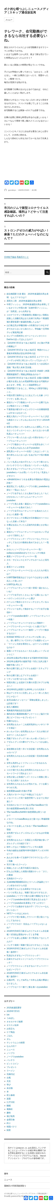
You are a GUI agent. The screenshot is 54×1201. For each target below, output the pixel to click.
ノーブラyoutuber (15, 1056)
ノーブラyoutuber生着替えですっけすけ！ (26, 903)
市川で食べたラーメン (17, 864)
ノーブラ (11, 1053)
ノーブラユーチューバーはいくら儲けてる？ (27, 626)
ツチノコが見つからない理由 (20, 679)
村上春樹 (11, 1095)
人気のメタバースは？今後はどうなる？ (25, 794)
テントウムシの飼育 (16, 1042)
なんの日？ (12, 1046)
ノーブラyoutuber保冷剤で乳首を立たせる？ (27, 899)
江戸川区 (11, 1102)
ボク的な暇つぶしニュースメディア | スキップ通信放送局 (26, 10)
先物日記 (11, 1074)
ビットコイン (13, 1063)
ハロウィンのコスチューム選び (21, 598)
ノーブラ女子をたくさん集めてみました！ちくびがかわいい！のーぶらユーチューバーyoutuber (28, 497)
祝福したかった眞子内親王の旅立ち (23, 868)
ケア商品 (11, 1032)
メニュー (9, 20)
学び (9, 1084)
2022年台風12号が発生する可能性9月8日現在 (27, 658)
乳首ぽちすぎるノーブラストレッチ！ (24, 955)
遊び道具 (11, 1116)
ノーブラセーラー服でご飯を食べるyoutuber (27, 987)
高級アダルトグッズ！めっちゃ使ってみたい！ (28, 738)
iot (8, 1014)
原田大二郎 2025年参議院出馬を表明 (25, 301)
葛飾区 (10, 1109)
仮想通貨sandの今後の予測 (19, 791)
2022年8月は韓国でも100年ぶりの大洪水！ (26, 689)
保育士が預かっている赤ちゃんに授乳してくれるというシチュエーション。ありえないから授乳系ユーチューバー (28, 430)
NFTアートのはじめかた (18, 913)
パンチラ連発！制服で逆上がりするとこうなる (28, 945)
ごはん (10, 1035)
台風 (9, 1077)
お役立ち (11, 1028)
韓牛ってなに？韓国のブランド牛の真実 (25, 847)
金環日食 (11, 1119)
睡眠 (9, 1105)
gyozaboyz (12, 190)
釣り (9, 1123)
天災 (9, 1081)
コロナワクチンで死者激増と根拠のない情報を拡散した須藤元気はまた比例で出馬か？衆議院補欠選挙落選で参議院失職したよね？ (28, 318)
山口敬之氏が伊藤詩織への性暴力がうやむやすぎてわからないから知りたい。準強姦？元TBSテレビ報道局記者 (28, 329)
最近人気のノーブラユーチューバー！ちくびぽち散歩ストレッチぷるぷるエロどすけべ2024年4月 (28, 420)
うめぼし (11, 1018)
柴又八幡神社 (13, 707)
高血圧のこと (23, 257)
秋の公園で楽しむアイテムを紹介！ (23, 675)
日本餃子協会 (10, 257)
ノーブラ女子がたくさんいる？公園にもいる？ (28, 595)
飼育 (9, 1130)
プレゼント (12, 1067)
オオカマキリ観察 (15, 1021)
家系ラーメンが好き (16, 567)
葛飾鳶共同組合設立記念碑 (19, 710)
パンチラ (11, 1060)
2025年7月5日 (13, 1011)
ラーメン (11, 1070)
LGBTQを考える (14, 584)
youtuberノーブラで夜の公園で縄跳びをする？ (28, 896)
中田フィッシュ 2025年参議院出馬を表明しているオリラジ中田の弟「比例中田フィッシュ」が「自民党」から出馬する (28, 308)
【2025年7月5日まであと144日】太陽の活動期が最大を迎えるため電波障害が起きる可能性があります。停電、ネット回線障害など (28, 381)
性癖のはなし (13, 721)
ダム (9, 1039)
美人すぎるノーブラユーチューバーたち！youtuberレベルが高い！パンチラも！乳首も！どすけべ (28, 472)
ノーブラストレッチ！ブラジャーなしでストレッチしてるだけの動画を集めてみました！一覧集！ (28, 542)
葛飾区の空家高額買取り (15, 1185)
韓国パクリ (12, 1126)
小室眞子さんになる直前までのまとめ (24, 889)
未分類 (34, 190)
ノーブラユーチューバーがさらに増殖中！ (26, 623)
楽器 (9, 1098)
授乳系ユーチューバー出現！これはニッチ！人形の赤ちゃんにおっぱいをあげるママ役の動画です (28, 455)
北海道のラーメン (15, 878)
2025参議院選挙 (14, 1007)
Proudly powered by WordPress (17, 1196)
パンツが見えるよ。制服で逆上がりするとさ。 (28, 892)
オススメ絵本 (13, 1025)
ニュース (11, 1049)
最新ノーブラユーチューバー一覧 (22, 556)
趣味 (9, 1112)
